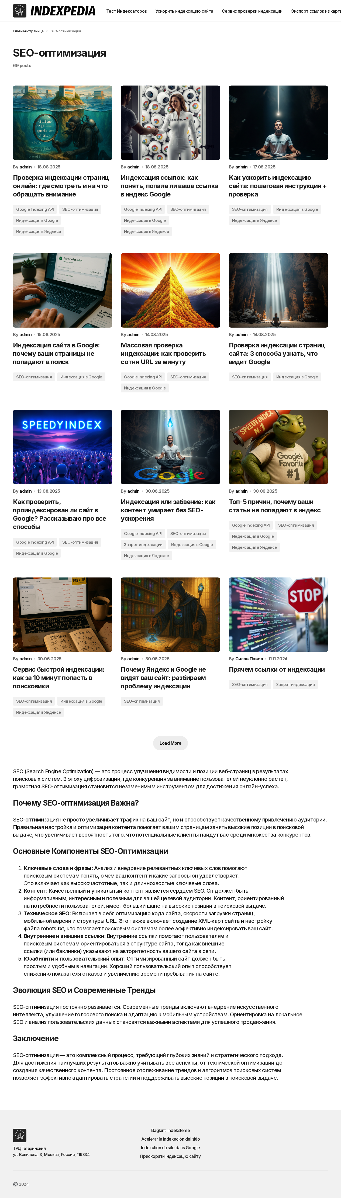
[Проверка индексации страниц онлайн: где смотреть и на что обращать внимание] (62, 122)
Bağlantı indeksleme (170, 1130)
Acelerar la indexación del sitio (170, 1139)
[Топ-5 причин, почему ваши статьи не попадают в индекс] (278, 447)
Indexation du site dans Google (170, 1147)
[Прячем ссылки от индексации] (278, 614)
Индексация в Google (37, 220)
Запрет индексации (143, 544)
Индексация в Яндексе (38, 231)
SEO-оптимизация (80, 209)
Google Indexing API (35, 209)
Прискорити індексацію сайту (170, 1156)
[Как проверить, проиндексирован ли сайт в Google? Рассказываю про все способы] (62, 447)
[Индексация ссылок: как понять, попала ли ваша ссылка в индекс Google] (170, 122)
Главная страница (28, 31)
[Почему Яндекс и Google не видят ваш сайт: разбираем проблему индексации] (170, 614)
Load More (170, 743)
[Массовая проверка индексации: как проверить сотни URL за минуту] (170, 290)
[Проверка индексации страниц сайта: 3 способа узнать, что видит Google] (278, 290)
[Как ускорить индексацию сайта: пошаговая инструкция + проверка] (278, 122)
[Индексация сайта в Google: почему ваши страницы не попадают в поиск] (62, 290)
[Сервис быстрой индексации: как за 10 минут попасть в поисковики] (62, 614)
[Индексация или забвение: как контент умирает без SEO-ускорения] (170, 447)
